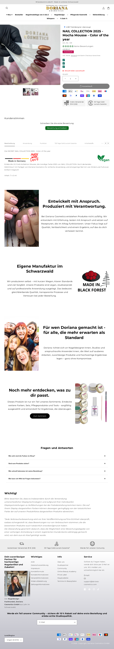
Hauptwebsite (62, 578)
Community (62, 568)
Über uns (60, 562)
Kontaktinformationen (39, 575)
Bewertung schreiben (57, 128)
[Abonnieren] (74, 622)
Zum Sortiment (39, 416)
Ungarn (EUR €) (13, 640)
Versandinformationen (39, 578)
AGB (33, 562)
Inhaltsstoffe (89, 143)
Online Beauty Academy (66, 571)
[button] (6, 8)
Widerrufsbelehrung (39, 581)
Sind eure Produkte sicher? (18, 463)
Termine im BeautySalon (67, 581)
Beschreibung (9, 143)
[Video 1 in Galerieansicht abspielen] (34, 91)
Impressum (35, 568)
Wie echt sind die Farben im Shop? (21, 456)
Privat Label (62, 575)
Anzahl (65, 74)
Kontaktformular (37, 571)
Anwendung (27, 143)
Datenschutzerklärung (39, 565)
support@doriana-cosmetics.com (91, 583)
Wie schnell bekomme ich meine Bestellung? (25, 471)
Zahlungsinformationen (40, 584)
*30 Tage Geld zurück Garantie (66, 143)
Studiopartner (62, 565)
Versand (74, 55)
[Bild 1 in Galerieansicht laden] (26, 91)
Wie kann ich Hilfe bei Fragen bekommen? (24, 479)
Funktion (43, 143)
